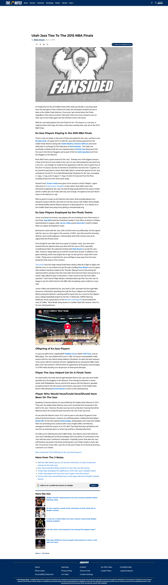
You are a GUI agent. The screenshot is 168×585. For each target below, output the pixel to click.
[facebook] (151, 3)
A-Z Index (65, 574)
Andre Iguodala (83, 152)
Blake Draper (39, 40)
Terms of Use (85, 571)
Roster (57, 3)
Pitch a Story (40, 571)
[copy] (47, 44)
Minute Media (25, 579)
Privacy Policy (66, 571)
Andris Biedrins (67, 144)
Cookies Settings (86, 574)
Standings (49, 3)
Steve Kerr (81, 223)
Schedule (40, 3)
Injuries (64, 3)
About (37, 567)
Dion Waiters (84, 267)
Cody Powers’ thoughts (55, 186)
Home (37, 553)
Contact (83, 567)
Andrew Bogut (65, 421)
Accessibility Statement (44, 574)
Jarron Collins (65, 223)
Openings (65, 567)
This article (39, 265)
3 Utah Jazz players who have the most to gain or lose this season (63, 473)
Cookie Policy (106, 571)
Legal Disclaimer (126, 571)
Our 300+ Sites (106, 567)
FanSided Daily (126, 567)
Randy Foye (80, 149)
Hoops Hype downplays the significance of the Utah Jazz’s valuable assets (67, 471)
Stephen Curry (70, 354)
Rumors (32, 3)
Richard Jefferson (81, 144)
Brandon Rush (40, 141)
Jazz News (45, 553)
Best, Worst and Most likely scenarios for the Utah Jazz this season (64, 468)
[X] (156, 3)
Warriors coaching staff (73, 300)
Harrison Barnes (58, 389)
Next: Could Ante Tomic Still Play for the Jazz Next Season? (58, 452)
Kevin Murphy (75, 146)
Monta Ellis (39, 421)
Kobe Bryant (77, 249)
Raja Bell (47, 220)
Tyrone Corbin (52, 183)
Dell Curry (87, 354)
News (26, 3)
